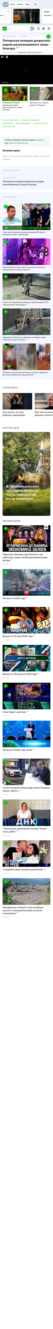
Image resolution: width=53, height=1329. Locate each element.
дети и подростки (11, 120)
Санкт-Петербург (40, 123)
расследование (23, 123)
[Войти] (43, 28)
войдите (40, 140)
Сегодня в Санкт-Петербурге (29, 52)
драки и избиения (30, 120)
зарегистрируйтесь (18, 143)
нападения (8, 123)
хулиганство (9, 127)
